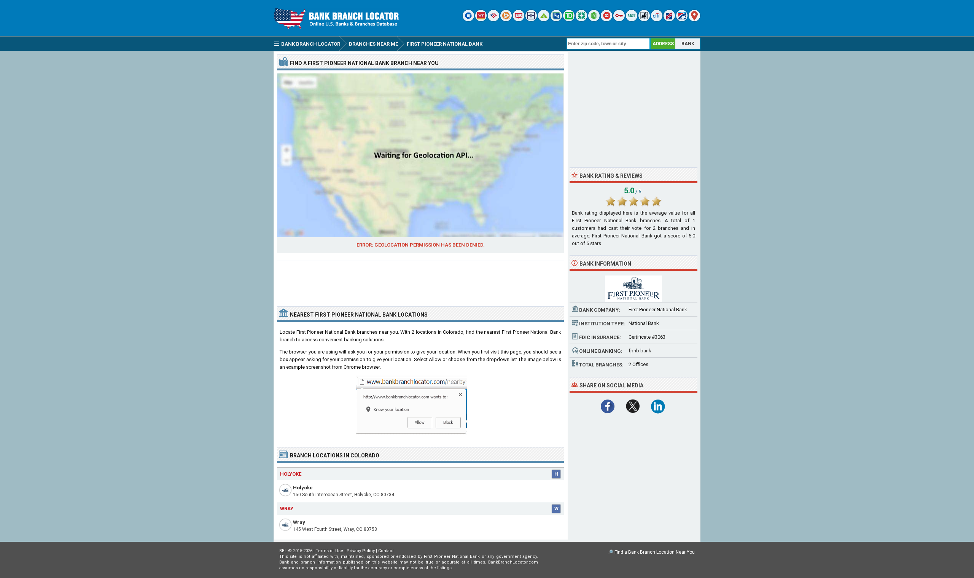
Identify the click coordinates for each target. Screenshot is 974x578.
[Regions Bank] (543, 19)
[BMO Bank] (606, 19)
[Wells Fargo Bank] (481, 19)
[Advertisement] (420, 280)
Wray (299, 522)
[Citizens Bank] (581, 19)
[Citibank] (656, 19)
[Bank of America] (493, 19)
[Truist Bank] (531, 19)
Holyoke (303, 487)
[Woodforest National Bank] (644, 19)
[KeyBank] (619, 19)
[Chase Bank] (468, 19)
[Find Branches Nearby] (694, 19)
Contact (385, 550)
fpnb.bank (640, 350)
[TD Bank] (569, 19)
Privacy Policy (361, 550)
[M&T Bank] (631, 19)
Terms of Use (329, 550)
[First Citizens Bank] (669, 19)
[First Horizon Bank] (682, 19)
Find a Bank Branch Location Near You (654, 552)
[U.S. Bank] (518, 19)
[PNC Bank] (506, 19)
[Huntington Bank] (594, 19)
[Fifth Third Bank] (556, 19)
